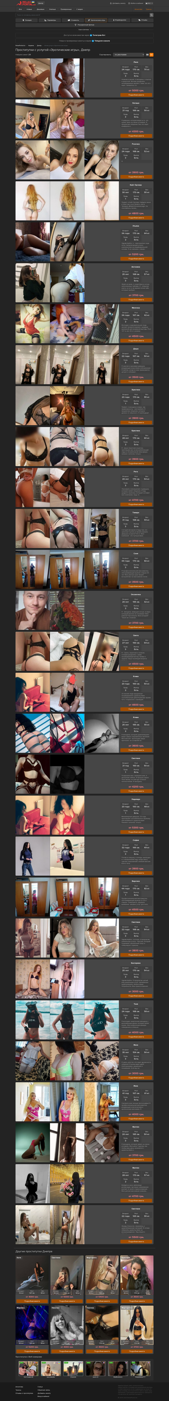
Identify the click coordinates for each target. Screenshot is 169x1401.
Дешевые (40, 9)
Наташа (135, 103)
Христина (136, 390)
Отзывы (144, 20)
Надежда (136, 799)
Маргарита (91, 1258)
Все (20, 9)
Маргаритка (127, 1308)
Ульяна (136, 226)
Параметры (51, 20)
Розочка (136, 144)
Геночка (90, 1308)
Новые (29, 9)
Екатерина (135, 963)
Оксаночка (136, 594)
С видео (79, 9)
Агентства (138, 9)
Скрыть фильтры (83, 29)
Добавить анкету (118, 3)
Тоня (136, 1004)
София (136, 840)
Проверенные (66, 9)
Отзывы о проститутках (24, 1393)
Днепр (40, 3)
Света (136, 635)
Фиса (135, 1045)
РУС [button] (149, 3)
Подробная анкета (136, 95)
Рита (136, 471)
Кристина (136, 431)
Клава (136, 676)
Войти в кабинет (137, 3)
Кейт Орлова (136, 185)
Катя (19, 1258)
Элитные (52, 9)
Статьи (40, 1387)
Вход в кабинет (43, 1396)
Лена (135, 62)
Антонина (136, 267)
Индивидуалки (120, 20)
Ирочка (135, 1127)
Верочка (136, 881)
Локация (28, 20)
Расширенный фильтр (85, 25)
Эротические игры (98, 20)
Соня (136, 553)
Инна (136, 1086)
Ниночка (55, 1308)
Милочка (136, 308)
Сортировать (105, 54)
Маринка (21, 1308)
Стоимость (75, 20)
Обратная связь (44, 1390)
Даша (135, 349)
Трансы (149, 9)
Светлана (136, 758)
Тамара (135, 512)
